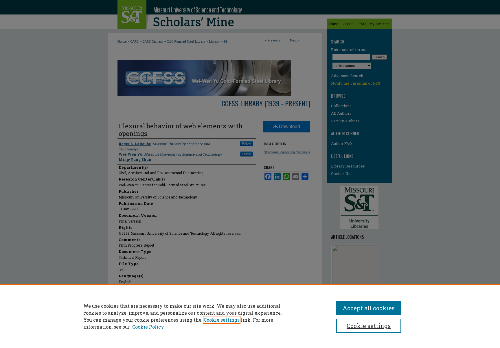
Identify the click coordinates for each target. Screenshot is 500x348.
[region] (250, 316)
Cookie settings (222, 320)
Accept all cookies (369, 308)
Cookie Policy (148, 327)
